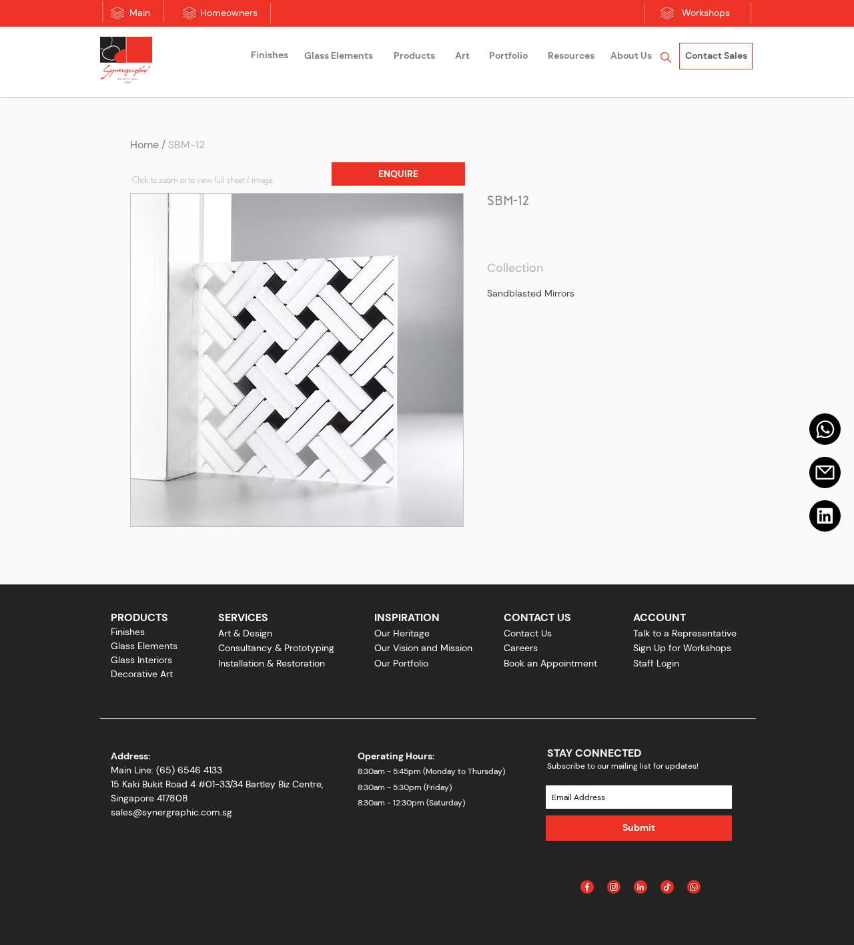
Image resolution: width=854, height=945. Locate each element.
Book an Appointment (550, 663)
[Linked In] (640, 887)
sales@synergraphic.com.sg (171, 812)
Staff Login (656, 663)
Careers (521, 648)
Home (144, 145)
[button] (398, 174)
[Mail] (825, 429)
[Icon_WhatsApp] (694, 887)
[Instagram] (613, 887)
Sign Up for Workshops (682, 648)
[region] (269, 57)
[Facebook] (587, 887)
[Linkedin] (825, 516)
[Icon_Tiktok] (667, 887)
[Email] (825, 472)
